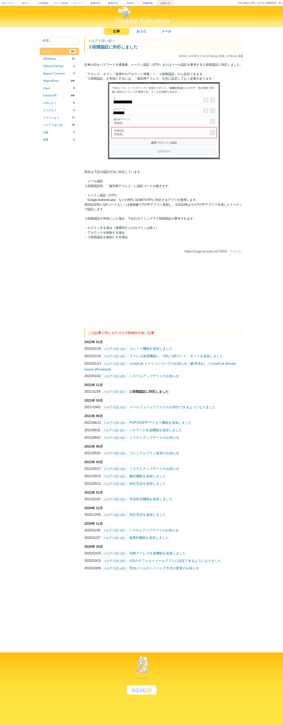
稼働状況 (271, 2)
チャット (78, 3)
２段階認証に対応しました (113, 47)
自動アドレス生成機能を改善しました (157, 553)
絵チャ (26, 3)
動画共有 (113, 3)
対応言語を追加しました (147, 483)
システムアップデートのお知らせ (154, 376)
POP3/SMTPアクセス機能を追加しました (160, 422)
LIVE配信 (43, 3)
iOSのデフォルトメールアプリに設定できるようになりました (175, 560)
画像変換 (148, 3)
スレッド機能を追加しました (151, 348)
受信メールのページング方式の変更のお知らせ (164, 568)
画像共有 (95, 3)
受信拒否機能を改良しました (151, 499)
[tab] (59, 51)
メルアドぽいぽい (101, 41)
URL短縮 (243, 2)
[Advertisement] (59, 212)
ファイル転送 (60, 3)
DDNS (130, 3)
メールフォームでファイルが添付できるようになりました (172, 407)
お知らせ (165, 3)
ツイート (235, 251)
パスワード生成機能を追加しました (155, 430)
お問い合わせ (257, 2)
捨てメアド (8, 3)
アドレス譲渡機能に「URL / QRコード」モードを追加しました (176, 356)
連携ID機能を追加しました (149, 537)
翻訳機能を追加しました (147, 476)
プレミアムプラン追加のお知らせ (154, 453)
